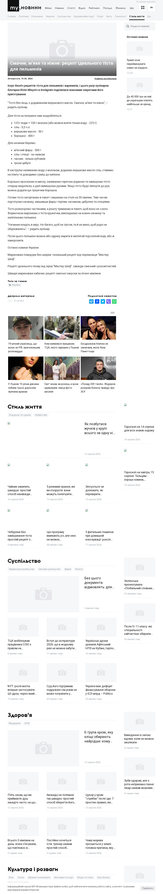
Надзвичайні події (84, 16)
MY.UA (14, 5)
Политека (19, 301)
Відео (82, 8)
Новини (31, 7)
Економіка (37, 16)
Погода (107, 8)
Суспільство (64, 16)
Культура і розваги (33, 869)
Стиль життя (136, 16)
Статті (71, 8)
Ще (132, 8)
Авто (109, 16)
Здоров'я (20, 715)
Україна (50, 16)
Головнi (12, 16)
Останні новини (137, 37)
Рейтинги (94, 8)
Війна (48, 8)
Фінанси (121, 8)
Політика (24, 16)
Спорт (100, 16)
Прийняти (148, 888)
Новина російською (106, 78)
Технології (120, 16)
